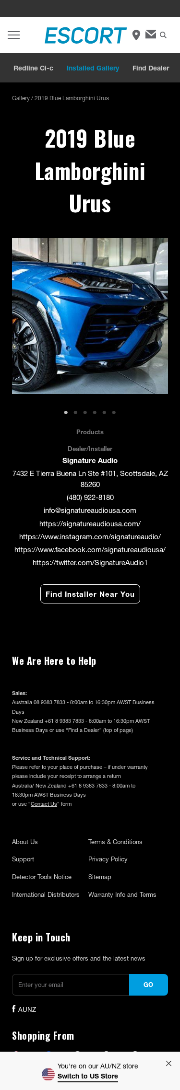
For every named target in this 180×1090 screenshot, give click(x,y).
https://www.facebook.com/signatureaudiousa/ (90, 549)
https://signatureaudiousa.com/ (90, 523)
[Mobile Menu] (14, 35)
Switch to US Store (88, 1076)
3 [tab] (85, 412)
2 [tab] (76, 412)
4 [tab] (95, 412)
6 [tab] (114, 412)
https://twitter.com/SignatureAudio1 (90, 562)
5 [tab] (104, 412)
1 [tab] (66, 412)
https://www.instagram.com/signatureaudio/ (90, 536)
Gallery (21, 98)
